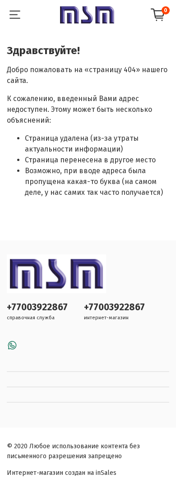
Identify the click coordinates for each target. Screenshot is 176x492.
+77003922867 (37, 307)
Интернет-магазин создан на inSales (61, 473)
